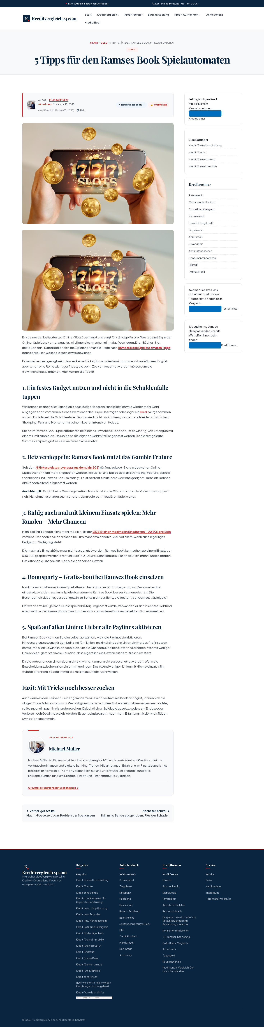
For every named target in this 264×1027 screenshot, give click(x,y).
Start (88, 14)
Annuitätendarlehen (200, 250)
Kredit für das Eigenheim (90, 933)
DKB (121, 930)
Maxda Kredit (127, 942)
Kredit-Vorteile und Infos (90, 992)
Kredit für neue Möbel (88, 970)
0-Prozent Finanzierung (176, 936)
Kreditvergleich (107, 14)
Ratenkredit (196, 195)
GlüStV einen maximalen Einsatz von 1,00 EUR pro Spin (131, 532)
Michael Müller (58, 99)
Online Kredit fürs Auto (202, 202)
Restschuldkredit (172, 911)
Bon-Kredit (125, 948)
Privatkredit (196, 243)
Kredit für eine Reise (87, 958)
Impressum (212, 892)
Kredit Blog (92, 22)
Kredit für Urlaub (85, 951)
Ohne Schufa (214, 14)
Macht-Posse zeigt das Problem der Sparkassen (60, 815)
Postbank (125, 898)
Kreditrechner (133, 14)
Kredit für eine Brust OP (89, 945)
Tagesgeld (169, 955)
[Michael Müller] (31, 105)
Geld (104, 42)
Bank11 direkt (126, 917)
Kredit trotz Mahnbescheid (91, 920)
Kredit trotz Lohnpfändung (91, 908)
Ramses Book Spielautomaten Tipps (144, 348)
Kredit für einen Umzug (202, 159)
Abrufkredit (196, 236)
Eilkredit (193, 264)
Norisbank (125, 892)
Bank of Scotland (129, 911)
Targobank (125, 886)
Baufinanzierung (158, 14)
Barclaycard (126, 905)
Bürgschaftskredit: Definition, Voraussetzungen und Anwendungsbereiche (179, 921)
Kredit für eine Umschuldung (205, 145)
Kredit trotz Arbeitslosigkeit (92, 926)
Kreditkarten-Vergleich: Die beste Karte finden (178, 969)
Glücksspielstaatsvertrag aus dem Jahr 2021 (67, 467)
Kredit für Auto (197, 152)
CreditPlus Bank (128, 936)
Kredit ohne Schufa (87, 892)
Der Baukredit (197, 271)
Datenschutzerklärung (218, 898)
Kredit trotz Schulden (88, 914)
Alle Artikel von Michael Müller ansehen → (53, 787)
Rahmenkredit (197, 216)
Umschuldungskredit (201, 223)
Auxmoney (125, 955)
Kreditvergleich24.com (45, 1019)
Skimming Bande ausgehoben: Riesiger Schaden (135, 815)
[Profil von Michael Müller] (36, 745)
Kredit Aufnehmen (186, 14)
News (209, 880)
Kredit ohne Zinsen (87, 976)
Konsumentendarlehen (202, 257)
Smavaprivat (126, 880)
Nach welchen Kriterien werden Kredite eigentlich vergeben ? (93, 984)
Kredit (144, 412)
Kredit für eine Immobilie (203, 166)
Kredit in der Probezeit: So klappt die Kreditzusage (91, 900)
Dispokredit (196, 229)
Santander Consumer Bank (134, 923)
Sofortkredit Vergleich (202, 209)
